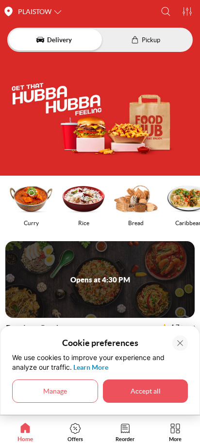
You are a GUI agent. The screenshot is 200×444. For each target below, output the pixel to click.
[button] (166, 11)
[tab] (25, 432)
